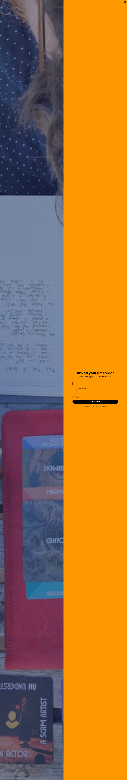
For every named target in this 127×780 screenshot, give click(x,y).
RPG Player (78, 394)
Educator (78, 397)
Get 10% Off (95, 402)
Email (73, 380)
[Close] (125, 2)
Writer (77, 391)
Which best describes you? (79, 388)
